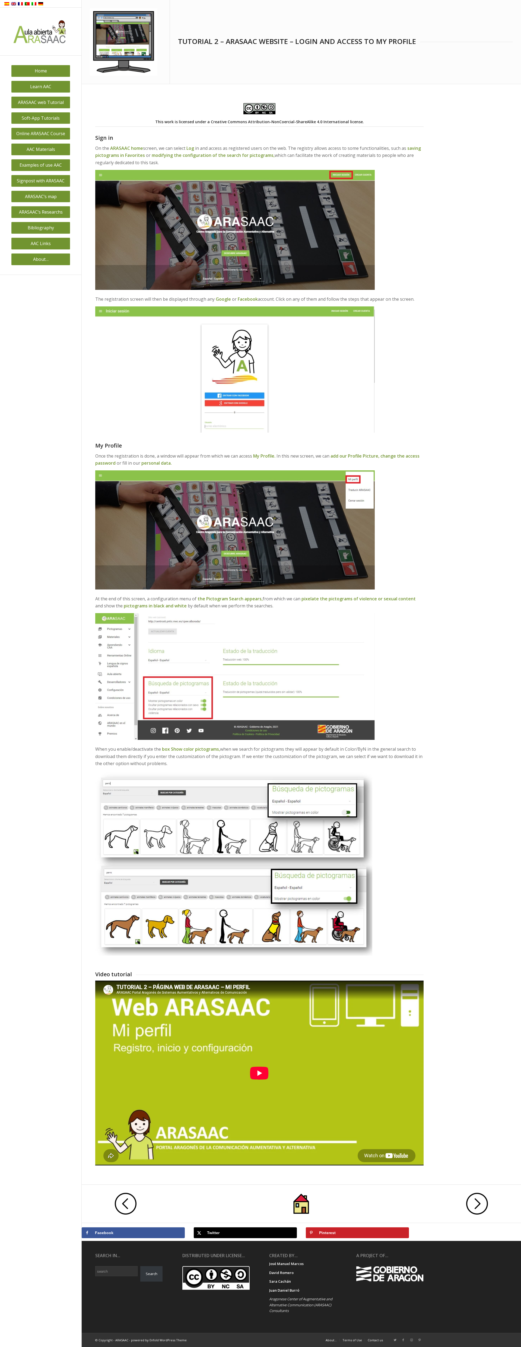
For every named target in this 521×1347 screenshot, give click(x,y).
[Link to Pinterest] (419, 1340)
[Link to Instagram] (411, 1340)
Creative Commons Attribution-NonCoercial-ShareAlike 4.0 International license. (287, 121)
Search (151, 1273)
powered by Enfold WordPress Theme (159, 1340)
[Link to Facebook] (403, 1340)
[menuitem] (41, 71)
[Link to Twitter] (395, 1340)
